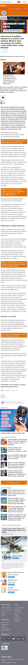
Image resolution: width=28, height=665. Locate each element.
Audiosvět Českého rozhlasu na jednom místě (13, 433)
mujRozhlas (4, 407)
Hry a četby (5, 412)
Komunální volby (6, 610)
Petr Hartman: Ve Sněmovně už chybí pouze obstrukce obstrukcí (13, 335)
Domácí (3, 18)
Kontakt (17, 617)
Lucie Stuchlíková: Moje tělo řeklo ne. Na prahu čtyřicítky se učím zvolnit (17, 456)
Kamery (25, 8)
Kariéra (17, 614)
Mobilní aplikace (6, 629)
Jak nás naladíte (19, 607)
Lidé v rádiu (18, 612)
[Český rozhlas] (6, 2)
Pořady (4, 422)
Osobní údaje (10, 659)
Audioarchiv (18, 8)
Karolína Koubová (10, 390)
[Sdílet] (4, 103)
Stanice (3, 612)
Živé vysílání (5, 425)
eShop (3, 614)
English (3, 660)
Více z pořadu (6, 488)
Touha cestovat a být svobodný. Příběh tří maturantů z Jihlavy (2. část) (17, 449)
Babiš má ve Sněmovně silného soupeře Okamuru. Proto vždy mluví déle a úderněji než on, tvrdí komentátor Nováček (13, 192)
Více (18, 18)
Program (10, 8)
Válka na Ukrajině (6, 607)
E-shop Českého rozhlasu (10, 525)
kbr (17, 390)
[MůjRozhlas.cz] (3, 60)
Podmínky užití (19, 659)
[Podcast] (1, 103)
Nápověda (18, 610)
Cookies (3, 659)
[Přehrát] (3, 97)
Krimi (3, 415)
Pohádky (4, 419)
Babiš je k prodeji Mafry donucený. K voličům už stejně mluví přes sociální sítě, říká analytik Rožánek (13, 264)
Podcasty (4, 627)
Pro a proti (4, 52)
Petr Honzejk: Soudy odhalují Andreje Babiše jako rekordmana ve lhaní (13, 141)
